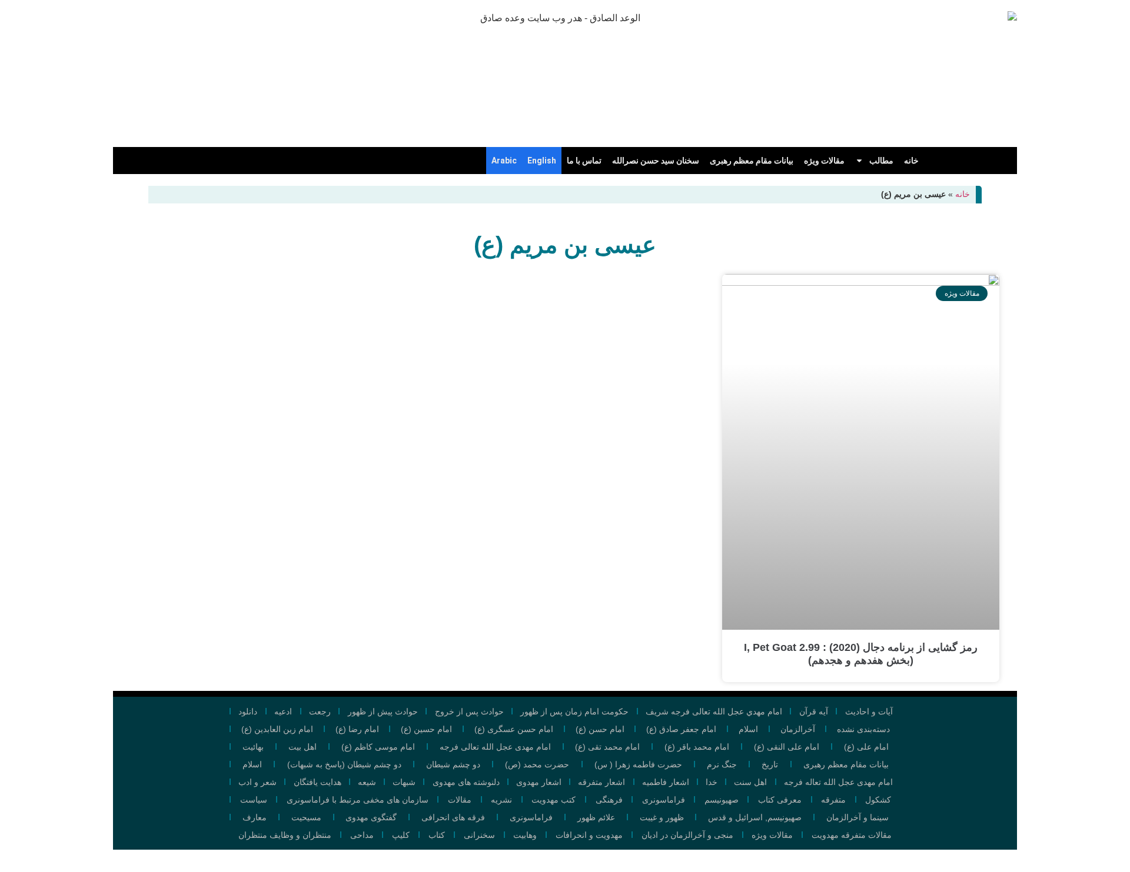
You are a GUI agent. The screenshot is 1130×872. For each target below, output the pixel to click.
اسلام (748, 729)
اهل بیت (302, 746)
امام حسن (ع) (600, 729)
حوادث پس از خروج (469, 711)
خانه (911, 160)
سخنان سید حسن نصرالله (655, 160)
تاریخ (770, 764)
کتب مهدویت (553, 799)
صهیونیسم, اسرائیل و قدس (755, 817)
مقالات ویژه (824, 160)
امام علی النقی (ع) (786, 746)
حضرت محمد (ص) (537, 764)
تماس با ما (584, 160)
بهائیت (253, 746)
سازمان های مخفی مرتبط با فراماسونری (357, 799)
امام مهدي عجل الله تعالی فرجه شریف (714, 711)
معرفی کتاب (780, 799)
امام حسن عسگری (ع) (513, 729)
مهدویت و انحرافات (589, 835)
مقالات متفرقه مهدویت (852, 835)
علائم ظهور (596, 817)
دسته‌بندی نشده (863, 729)
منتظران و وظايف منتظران (284, 835)
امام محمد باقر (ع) (696, 746)
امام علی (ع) (866, 746)
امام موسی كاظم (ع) (378, 746)
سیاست (253, 799)
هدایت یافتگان (317, 782)
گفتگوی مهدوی (371, 817)
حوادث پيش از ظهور (383, 711)
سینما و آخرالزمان (857, 817)
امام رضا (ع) (357, 729)
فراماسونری (663, 799)
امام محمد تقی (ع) (607, 746)
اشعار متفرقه (601, 782)
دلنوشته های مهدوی (466, 782)
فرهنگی (609, 799)
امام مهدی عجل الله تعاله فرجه (838, 782)
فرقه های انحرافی (453, 817)
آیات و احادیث (869, 711)
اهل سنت (750, 782)
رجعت (320, 711)
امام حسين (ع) (426, 729)
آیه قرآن (813, 711)
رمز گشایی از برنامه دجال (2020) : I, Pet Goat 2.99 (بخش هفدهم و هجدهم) (861, 654)
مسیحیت (306, 817)
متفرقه (833, 799)
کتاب (436, 835)
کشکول (878, 799)
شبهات (404, 782)
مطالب (881, 160)
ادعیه (283, 711)
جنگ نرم (722, 764)
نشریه (501, 799)
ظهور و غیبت (662, 817)
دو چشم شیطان (453, 764)
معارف (254, 817)
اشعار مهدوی (538, 782)
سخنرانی (479, 835)
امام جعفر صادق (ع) (681, 729)
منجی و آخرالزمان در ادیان (687, 835)
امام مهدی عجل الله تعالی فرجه (495, 746)
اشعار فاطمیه (665, 782)
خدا (711, 782)
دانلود (247, 711)
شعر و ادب (257, 782)
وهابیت (525, 835)
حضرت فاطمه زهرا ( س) (638, 764)
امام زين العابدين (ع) (277, 729)
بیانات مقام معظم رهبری (751, 160)
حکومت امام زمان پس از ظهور (574, 711)
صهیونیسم (721, 799)
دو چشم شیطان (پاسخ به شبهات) (344, 764)
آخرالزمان (797, 729)
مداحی (362, 835)
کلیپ (401, 835)
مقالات (459, 799)
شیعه (367, 782)
